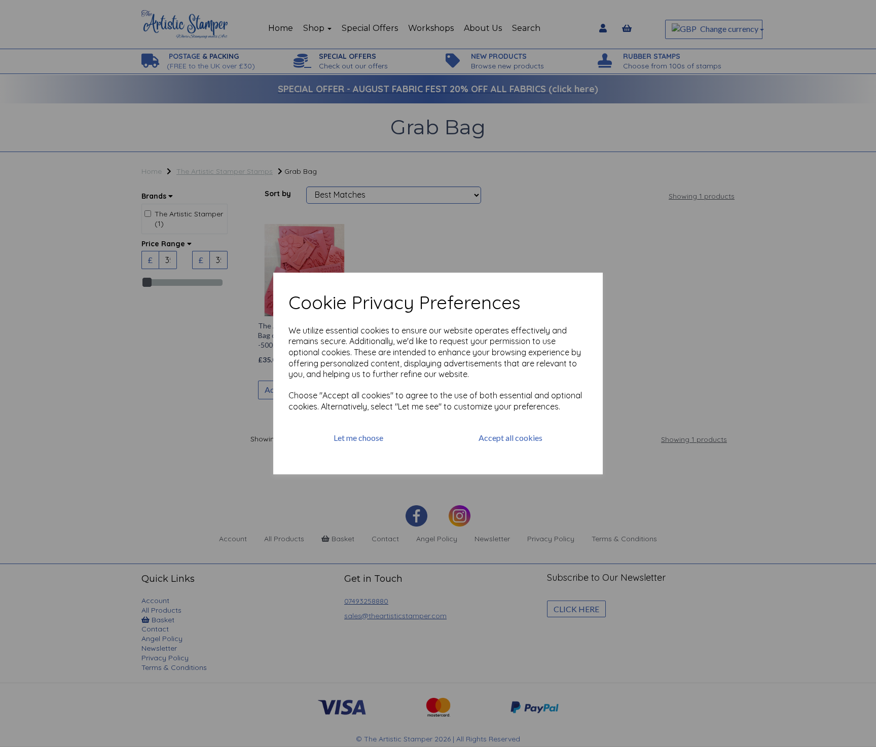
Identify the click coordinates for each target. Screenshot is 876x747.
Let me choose (358, 437)
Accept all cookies (510, 437)
